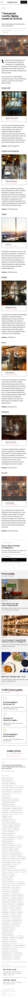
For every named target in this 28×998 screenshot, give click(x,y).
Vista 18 (4, 214)
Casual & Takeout (7, 870)
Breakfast (5, 854)
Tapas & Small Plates (8, 883)
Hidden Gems (20, 883)
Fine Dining (21, 858)
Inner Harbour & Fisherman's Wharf (12, 808)
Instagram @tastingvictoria (9, 991)
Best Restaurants (7, 779)
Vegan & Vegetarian (17, 895)
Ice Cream (19, 937)
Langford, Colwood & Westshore (11, 825)
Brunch (4, 858)
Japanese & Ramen (7, 850)
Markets (13, 941)
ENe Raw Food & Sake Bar (10, 151)
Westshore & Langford (8, 937)
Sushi (19, 845)
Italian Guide (6, 920)
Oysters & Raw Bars (15, 908)
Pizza (23, 870)
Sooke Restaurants (7, 841)
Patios (13, 912)
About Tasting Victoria (8, 771)
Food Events (15, 891)
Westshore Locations (8, 929)
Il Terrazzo (5, 412)
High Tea (14, 949)
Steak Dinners (6, 862)
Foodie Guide (6, 795)
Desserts (5, 899)
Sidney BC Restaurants (9, 837)
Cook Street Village (16, 812)
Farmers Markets (7, 945)
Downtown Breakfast (16, 854)
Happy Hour (5, 916)
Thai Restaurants (7, 879)
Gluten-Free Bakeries (16, 899)
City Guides (19, 787)
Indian (11, 874)
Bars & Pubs (16, 862)
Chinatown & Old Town (8, 820)
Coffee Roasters (7, 958)
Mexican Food (6, 887)
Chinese (5, 874)
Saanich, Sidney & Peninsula (10, 829)
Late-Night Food (16, 916)
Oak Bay (20, 837)
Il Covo (4, 342)
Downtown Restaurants (8, 804)
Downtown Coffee (7, 954)
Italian (17, 870)
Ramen (16, 850)
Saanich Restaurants (8, 833)
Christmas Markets (19, 945)
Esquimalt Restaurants (9, 845)
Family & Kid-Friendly (9, 866)
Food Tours (5, 891)
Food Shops (5, 949)
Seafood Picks (17, 920)
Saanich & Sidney (7, 933)
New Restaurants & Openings (10, 800)
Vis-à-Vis (4, 473)
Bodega (4, 277)
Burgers (20, 904)
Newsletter (17, 791)
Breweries (5, 941)
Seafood (5, 908)
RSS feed (4, 993)
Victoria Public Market (9, 904)
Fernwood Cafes (7, 816)
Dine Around (6, 895)
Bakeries (17, 958)
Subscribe (14, 559)
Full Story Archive (8, 787)
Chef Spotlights (7, 791)
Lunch (19, 912)
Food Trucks (16, 887)
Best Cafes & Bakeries (9, 783)
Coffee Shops (15, 924)
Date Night (12, 858)
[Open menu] (2, 2)
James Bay (5, 812)
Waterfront (5, 912)
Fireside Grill (6, 88)
